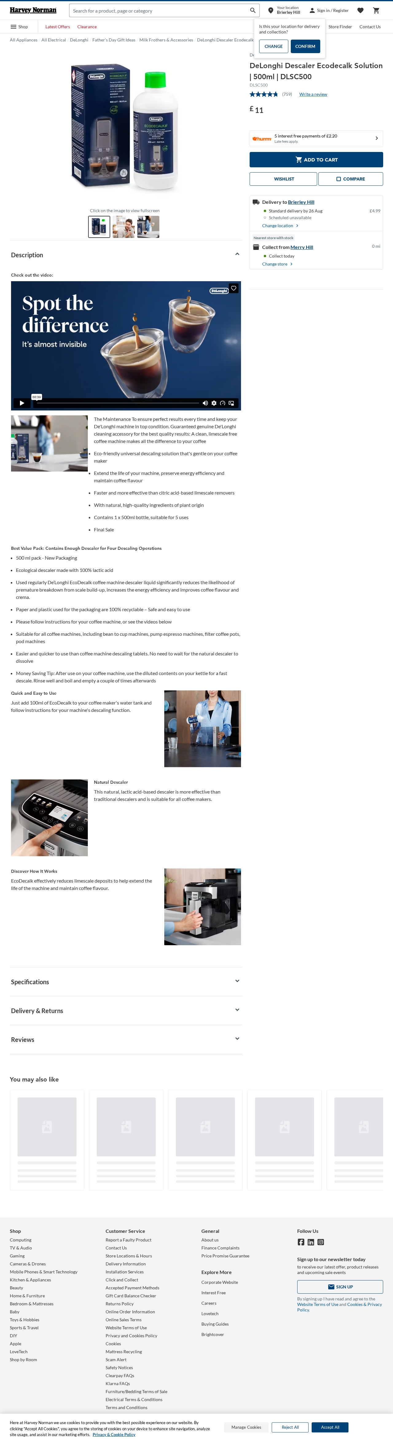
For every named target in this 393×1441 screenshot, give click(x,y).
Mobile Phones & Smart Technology (43, 1271)
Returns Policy (120, 1303)
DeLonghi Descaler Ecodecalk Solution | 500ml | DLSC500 (252, 39)
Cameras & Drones (28, 1263)
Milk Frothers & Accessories (166, 39)
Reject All (290, 1427)
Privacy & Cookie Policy (114, 1434)
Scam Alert (116, 1359)
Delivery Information (126, 1263)
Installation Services (125, 1271)
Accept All (330, 1427)
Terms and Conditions (126, 1407)
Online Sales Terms (124, 1319)
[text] (256, 109)
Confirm (305, 46)
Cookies (113, 1343)
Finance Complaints (220, 1247)
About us (210, 1239)
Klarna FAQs (118, 1383)
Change (274, 46)
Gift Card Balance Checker (131, 1295)
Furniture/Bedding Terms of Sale (136, 1391)
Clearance (87, 26)
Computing (20, 1239)
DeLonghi (79, 39)
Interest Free (213, 1292)
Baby (14, 1311)
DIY (13, 1335)
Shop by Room (23, 1359)
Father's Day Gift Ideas (113, 39)
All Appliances (23, 39)
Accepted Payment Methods (132, 1287)
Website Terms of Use (126, 1327)
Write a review (313, 94)
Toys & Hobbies (24, 1319)
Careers (208, 1303)
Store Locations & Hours (129, 1255)
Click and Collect (122, 1279)
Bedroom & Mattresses (31, 1303)
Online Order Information (130, 1311)
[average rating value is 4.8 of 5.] (266, 94)
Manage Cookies (247, 1427)
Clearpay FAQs (120, 1375)
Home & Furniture (27, 1295)
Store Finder (340, 26)
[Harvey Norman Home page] (33, 10)
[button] (19, 26)
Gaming (17, 1255)
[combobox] (158, 10)
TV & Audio (21, 1247)
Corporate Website (219, 1282)
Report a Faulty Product (128, 1239)
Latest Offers (57, 26)
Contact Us (370, 26)
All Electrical (53, 39)
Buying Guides (215, 1323)
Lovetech (210, 1313)
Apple (15, 1343)
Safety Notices (119, 1367)
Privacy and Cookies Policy (131, 1335)
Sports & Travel (24, 1327)
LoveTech (19, 1351)
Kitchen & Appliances (30, 1279)
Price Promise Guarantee (225, 1255)
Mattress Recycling (124, 1351)
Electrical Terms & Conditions (134, 1399)
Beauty (16, 1287)
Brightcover (212, 1334)
